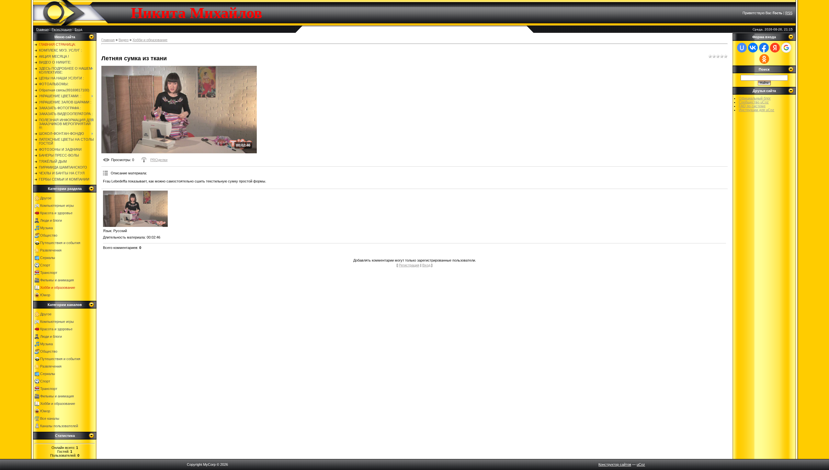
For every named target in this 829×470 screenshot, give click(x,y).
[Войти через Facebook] (764, 48)
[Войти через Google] (786, 47)
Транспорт (48, 273)
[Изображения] (135, 209)
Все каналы (49, 418)
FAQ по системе (752, 106)
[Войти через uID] (742, 48)
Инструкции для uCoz (756, 110)
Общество (48, 235)
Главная (42, 29)
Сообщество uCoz (754, 102)
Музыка (46, 228)
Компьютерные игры (57, 205)
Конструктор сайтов (614, 464)
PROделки (158, 160)
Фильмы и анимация (57, 280)
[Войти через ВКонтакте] (753, 48)
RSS (788, 13)
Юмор (45, 295)
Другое (45, 198)
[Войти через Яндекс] (775, 48)
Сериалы (47, 258)
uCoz (641, 464)
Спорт (45, 265)
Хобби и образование (57, 287)
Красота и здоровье (56, 213)
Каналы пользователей (59, 426)
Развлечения (51, 250)
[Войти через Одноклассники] (764, 59)
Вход (78, 29)
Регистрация (61, 29)
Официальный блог (755, 98)
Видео (124, 40)
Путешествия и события (60, 243)
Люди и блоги (51, 220)
